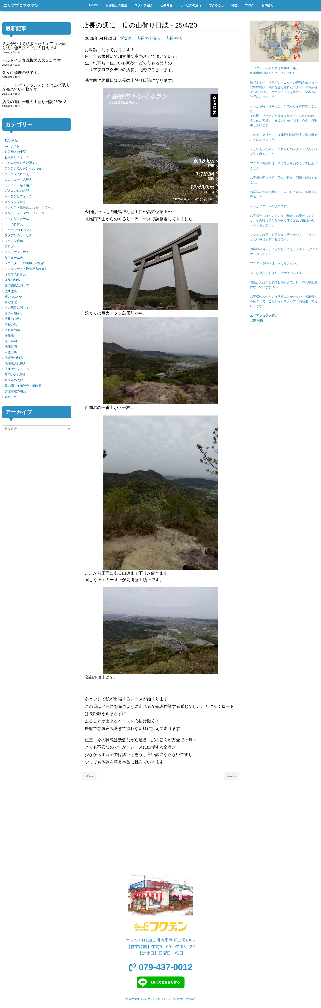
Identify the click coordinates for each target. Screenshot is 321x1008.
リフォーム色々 (15, 257)
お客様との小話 (15, 151)
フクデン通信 (14, 241)
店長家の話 (12, 330)
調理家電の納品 (15, 391)
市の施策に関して (17, 307)
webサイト (12, 146)
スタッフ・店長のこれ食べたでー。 (29, 207)
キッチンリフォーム (18, 196)
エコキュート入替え (18, 179)
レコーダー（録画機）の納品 (24, 263)
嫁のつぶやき (14, 296)
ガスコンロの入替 (17, 190)
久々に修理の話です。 (21, 72)
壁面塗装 (11, 291)
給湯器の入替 (14, 380)
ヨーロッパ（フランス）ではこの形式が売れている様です (35, 87)
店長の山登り (148, 38)
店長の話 (173, 38)
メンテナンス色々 (17, 252)
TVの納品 (11, 140)
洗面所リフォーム (17, 369)
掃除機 (9, 335)
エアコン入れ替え (17, 174)
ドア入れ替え (14, 224)
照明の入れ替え (15, 374)
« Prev (89, 776)
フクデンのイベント (18, 229)
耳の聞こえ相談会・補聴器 (23, 385)
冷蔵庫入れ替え (15, 274)
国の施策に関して (17, 285)
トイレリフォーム (17, 218)
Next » (231, 776)
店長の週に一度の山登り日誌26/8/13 (34, 102)
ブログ (126, 38)
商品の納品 (12, 280)
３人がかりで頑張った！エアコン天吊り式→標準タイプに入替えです (35, 46)
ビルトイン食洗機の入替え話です (31, 60)
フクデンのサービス (18, 235)
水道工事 (11, 352)
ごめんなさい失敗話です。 (23, 163)
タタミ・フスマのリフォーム (24, 213)
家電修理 (11, 302)
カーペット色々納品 (18, 185)
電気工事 (11, 397)
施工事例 (11, 341)
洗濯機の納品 (14, 357)
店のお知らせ (14, 313)
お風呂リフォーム (17, 157)
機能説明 (11, 346)
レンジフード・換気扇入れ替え (26, 268)
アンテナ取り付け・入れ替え (24, 168)
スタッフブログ (15, 201)
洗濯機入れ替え (15, 363)
